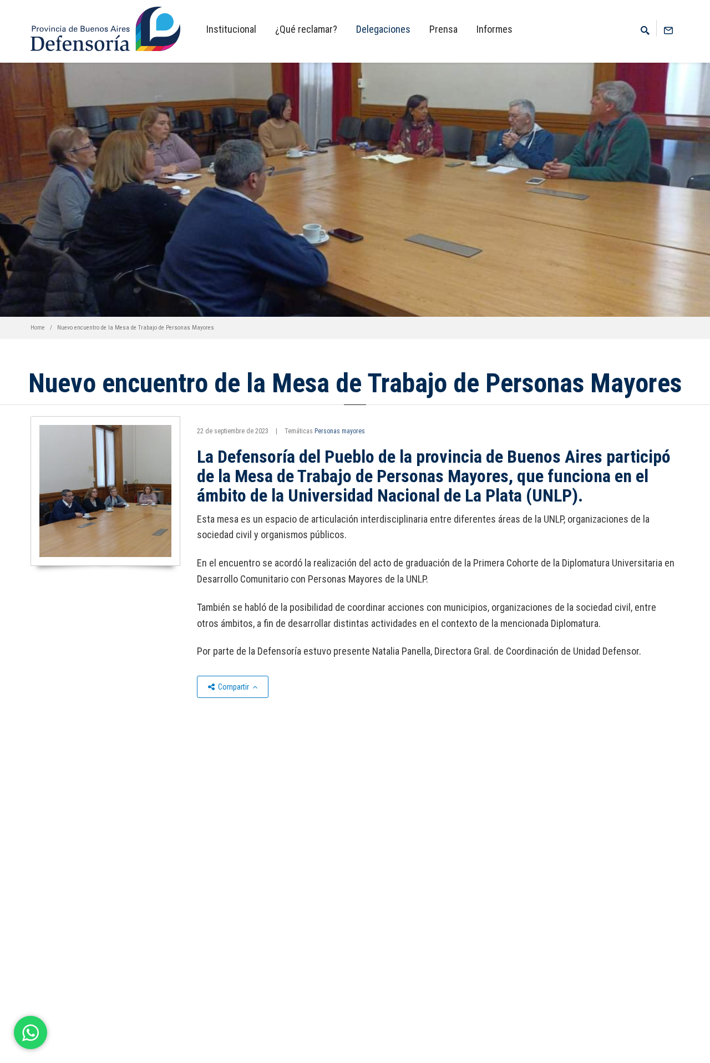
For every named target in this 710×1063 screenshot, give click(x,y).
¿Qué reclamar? (306, 29)
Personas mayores (340, 431)
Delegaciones (383, 29)
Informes (494, 29)
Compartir (233, 686)
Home (38, 327)
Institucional (231, 29)
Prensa (443, 29)
